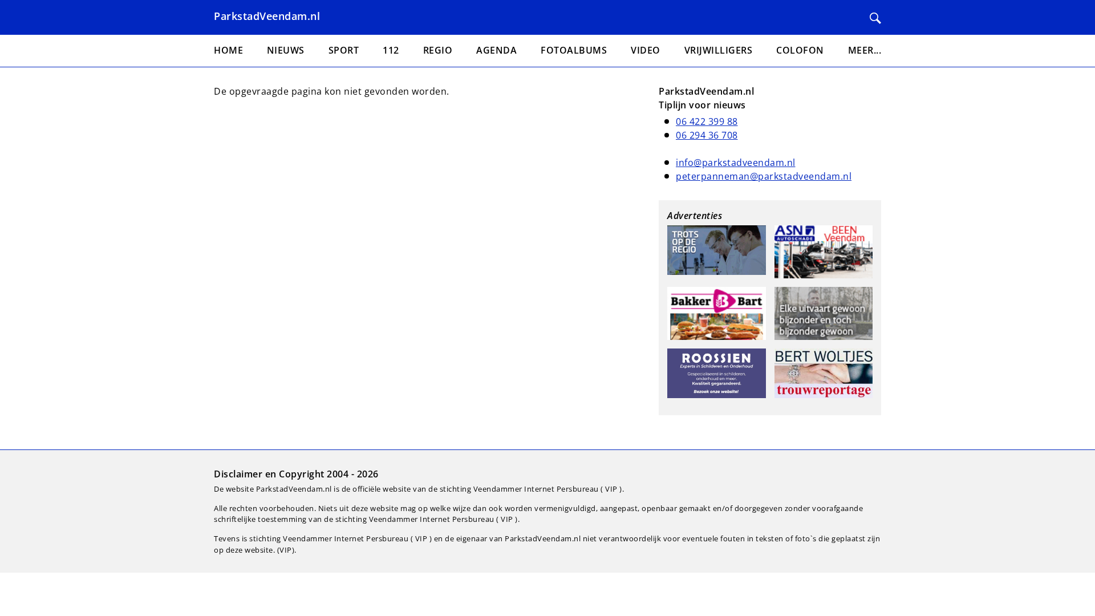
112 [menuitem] (391, 50)
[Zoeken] (875, 18)
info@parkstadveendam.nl (736, 162)
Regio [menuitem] (438, 50)
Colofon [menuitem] (800, 50)
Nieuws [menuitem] (286, 50)
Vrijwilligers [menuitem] (718, 50)
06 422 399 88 (707, 121)
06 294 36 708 (707, 135)
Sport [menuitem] (343, 50)
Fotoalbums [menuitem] (574, 50)
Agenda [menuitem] (496, 50)
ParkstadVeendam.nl (267, 16)
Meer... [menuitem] (865, 50)
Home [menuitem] (228, 50)
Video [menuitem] (645, 50)
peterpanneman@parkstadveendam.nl (763, 176)
